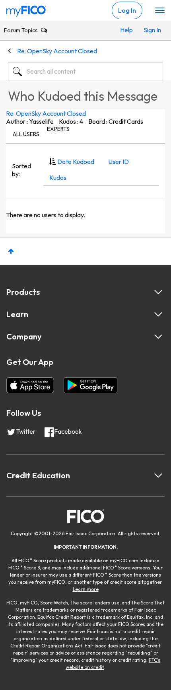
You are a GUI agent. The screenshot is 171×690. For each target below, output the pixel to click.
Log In (127, 10)
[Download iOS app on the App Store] (30, 385)
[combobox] (85, 71)
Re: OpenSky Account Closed (46, 113)
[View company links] (158, 336)
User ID (118, 162)
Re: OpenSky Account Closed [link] (57, 51)
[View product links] (158, 292)
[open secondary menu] (160, 11)
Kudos (57, 177)
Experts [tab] (58, 129)
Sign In (151, 30)
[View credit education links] (158, 475)
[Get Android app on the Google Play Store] (90, 385)
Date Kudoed (75, 162)
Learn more (86, 589)
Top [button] (11, 251)
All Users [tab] (26, 134)
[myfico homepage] (26, 9)
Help (126, 30)
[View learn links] (158, 314)
